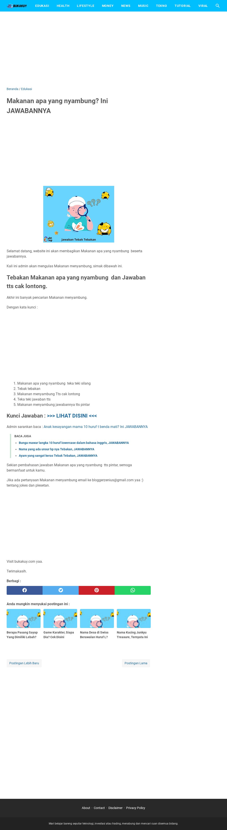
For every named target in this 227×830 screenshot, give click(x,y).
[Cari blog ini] (217, 5)
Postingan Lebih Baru (24, 663)
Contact (99, 808)
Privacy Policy (135, 808)
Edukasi (42, 6)
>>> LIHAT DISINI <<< (72, 416)
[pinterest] (97, 590)
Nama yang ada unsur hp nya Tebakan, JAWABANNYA (56, 449)
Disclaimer (115, 808)
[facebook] (25, 590)
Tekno (161, 6)
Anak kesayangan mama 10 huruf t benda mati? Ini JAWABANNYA (96, 427)
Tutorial (183, 6)
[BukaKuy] (17, 6)
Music (143, 6)
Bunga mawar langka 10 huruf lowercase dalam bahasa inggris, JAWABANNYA (74, 443)
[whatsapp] (133, 590)
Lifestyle (85, 6)
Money (108, 6)
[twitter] (60, 590)
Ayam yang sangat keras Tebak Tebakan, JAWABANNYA (58, 455)
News (126, 6)
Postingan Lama (136, 663)
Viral (203, 6)
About (86, 808)
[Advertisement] (113, 49)
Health (63, 6)
